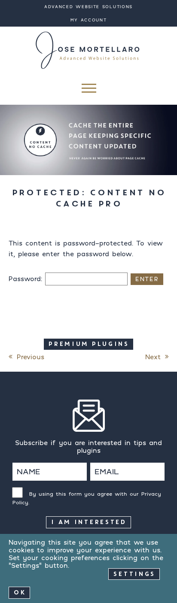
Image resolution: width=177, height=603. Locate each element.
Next (153, 357)
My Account (88, 20)
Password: (27, 278)
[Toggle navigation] (88, 90)
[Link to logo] (88, 50)
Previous (30, 357)
